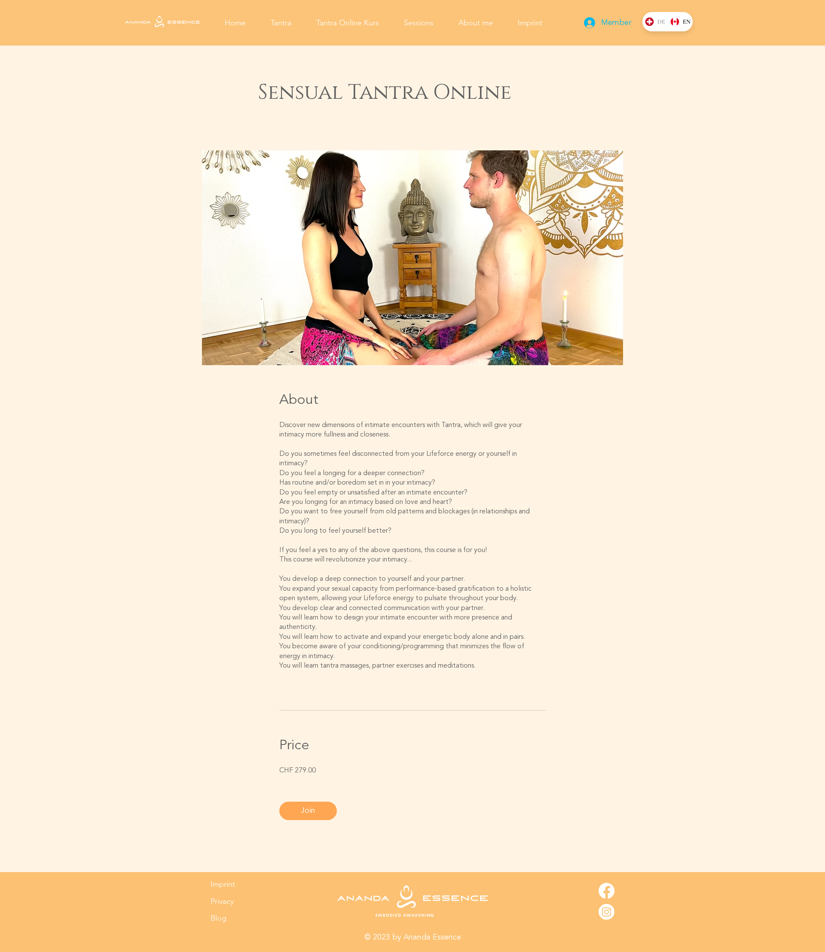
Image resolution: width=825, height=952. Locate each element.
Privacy (222, 901)
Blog (218, 918)
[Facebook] (606, 891)
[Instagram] (606, 912)
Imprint (223, 884)
